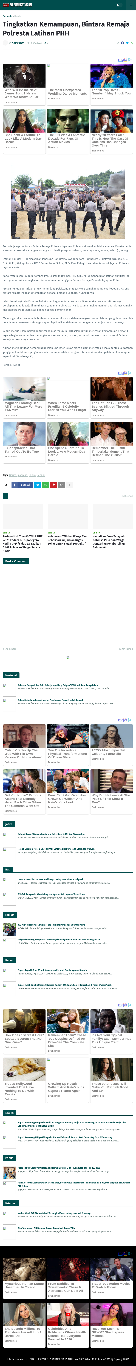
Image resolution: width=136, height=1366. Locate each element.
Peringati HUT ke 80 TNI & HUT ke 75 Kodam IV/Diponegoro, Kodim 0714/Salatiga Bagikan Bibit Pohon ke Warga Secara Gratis (22, 544)
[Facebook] (122, 43)
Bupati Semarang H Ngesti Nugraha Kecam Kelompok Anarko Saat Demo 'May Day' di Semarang (65, 1137)
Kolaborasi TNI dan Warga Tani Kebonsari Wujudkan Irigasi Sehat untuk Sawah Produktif (67, 540)
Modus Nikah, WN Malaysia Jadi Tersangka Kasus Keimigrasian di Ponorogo (54, 1213)
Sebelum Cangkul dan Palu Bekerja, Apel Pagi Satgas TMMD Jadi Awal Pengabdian (58, 685)
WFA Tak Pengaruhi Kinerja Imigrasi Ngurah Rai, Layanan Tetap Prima (51, 894)
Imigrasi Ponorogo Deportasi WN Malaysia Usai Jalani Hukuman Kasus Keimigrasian (59, 939)
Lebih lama (125, 649)
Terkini (41, 475)
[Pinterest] (53, 485)
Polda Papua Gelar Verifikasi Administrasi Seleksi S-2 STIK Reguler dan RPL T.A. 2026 (59, 1168)
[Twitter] (127, 43)
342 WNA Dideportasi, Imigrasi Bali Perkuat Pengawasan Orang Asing (51, 925)
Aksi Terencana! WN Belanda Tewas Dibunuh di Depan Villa (46, 1228)
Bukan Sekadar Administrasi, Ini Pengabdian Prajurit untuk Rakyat (50, 700)
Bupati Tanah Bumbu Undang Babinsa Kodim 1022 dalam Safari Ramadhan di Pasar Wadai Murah (65, 985)
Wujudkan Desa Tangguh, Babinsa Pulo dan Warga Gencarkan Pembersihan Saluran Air (109, 542)
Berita (17, 16)
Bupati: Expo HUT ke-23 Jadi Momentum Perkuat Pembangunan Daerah (52, 970)
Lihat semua (127, 496)
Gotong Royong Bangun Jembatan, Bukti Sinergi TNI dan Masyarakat (51, 834)
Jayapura (22, 475)
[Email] (61, 485)
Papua (32, 475)
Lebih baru (10, 649)
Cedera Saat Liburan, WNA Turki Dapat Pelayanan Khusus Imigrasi (50, 879)
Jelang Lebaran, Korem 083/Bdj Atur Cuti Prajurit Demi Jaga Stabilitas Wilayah (56, 849)
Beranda (7, 16)
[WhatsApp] (132, 43)
